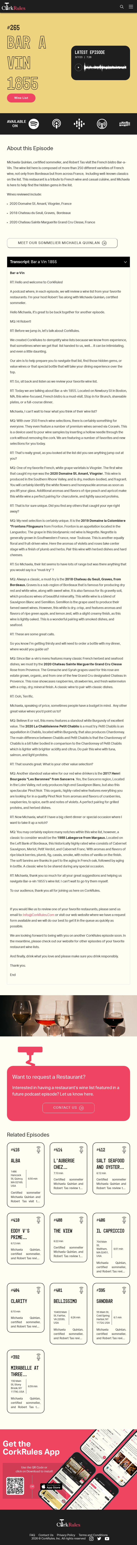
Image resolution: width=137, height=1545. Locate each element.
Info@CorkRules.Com (38, 915)
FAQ (32, 1535)
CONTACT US (65, 1107)
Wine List (21, 98)
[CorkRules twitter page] (99, 1539)
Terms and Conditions (93, 1535)
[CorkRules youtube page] (107, 1539)
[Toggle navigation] (122, 7)
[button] (68, 262)
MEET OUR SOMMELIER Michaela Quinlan (59, 243)
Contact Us (46, 1535)
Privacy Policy (66, 1535)
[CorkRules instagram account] (91, 1539)
